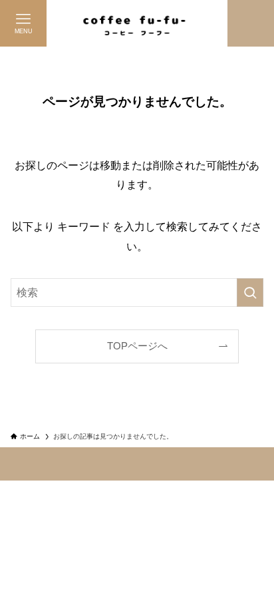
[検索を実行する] (250, 292)
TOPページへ (137, 346)
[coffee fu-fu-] (136, 23)
